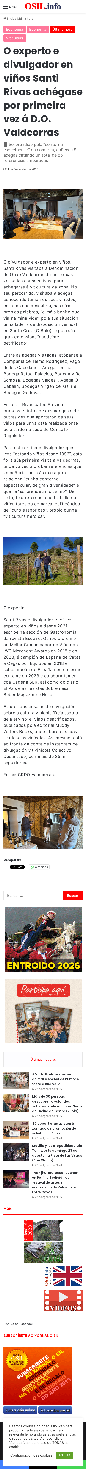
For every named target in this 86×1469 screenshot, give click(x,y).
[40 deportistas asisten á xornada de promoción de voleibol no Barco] (16, 1130)
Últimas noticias (43, 1059)
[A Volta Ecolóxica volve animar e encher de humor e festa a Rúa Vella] (16, 1080)
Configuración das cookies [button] (31, 1455)
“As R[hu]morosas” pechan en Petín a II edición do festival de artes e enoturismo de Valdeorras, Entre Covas (55, 1182)
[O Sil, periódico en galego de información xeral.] (43, 6)
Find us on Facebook (18, 1324)
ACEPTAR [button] (64, 1455)
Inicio (10, 18)
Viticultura (15, 38)
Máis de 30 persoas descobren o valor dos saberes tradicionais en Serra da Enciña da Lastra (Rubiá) (57, 1103)
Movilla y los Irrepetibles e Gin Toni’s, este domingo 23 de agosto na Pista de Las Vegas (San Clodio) (57, 1153)
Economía (14, 29)
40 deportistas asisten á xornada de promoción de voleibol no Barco (54, 1128)
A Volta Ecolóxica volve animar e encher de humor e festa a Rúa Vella (55, 1079)
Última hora (25, 18)
